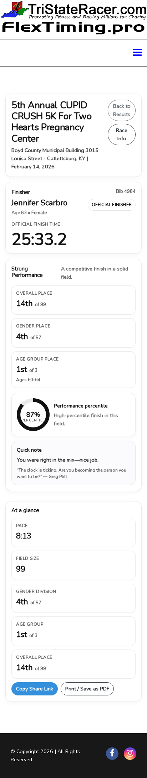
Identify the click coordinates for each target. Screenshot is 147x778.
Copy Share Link (34, 688)
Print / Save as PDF (87, 688)
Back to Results (122, 110)
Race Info (121, 134)
